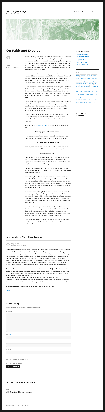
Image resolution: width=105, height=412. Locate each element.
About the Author (93, 12)
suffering (82, 102)
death (7, 67)
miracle (78, 89)
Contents (77, 12)
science (78, 99)
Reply (8, 290)
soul (96, 99)
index (77, 86)
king (81, 86)
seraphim (83, 99)
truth (77, 105)
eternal (78, 81)
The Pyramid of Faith (40, 125)
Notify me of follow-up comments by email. (17, 359)
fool (87, 81)
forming (12, 67)
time (94, 102)
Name (8, 334)
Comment (9, 311)
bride (88, 75)
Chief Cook (9, 60)
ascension (83, 75)
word (7, 69)
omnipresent (87, 91)
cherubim (93, 75)
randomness (85, 97)
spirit (77, 102)
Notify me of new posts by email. (14, 363)
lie (91, 86)
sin (92, 99)
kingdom (86, 86)
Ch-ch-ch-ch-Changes (82, 64)
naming (16, 67)
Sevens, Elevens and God (83, 56)
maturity (95, 86)
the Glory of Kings (16, 11)
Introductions (80, 57)
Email (8, 342)
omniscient (94, 91)
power (87, 94)
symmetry (88, 102)
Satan (91, 97)
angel (77, 75)
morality (83, 89)
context (78, 78)
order (77, 94)
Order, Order (80, 61)
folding (83, 81)
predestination (94, 94)
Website (9, 349)
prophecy (78, 97)
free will (91, 83)
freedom (85, 83)
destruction (94, 78)
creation (83, 78)
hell (95, 83)
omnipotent (79, 91)
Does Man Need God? (82, 62)
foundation (79, 83)
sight (89, 99)
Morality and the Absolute (83, 54)
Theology (8, 65)
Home (84, 12)
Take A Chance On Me (82, 59)
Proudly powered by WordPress (24, 405)
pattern (82, 94)
